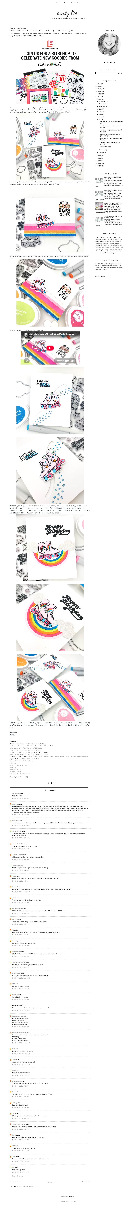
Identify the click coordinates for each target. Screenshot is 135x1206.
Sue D (14, 1135)
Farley (14, 876)
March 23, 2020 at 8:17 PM (20, 956)
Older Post (13, 1182)
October (102, 104)
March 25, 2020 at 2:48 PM (20, 1097)
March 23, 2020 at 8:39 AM (20, 838)
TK (13, 930)
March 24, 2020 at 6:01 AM (20, 999)
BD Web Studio (71, 1202)
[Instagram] (111, 62)
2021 (99, 96)
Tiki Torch (54, 757)
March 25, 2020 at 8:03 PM (20, 1129)
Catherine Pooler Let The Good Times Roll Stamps (29, 746)
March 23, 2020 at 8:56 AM (20, 849)
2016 (99, 163)
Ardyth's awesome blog (60, 112)
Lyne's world (16, 865)
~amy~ (14, 1070)
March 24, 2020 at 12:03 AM (21, 978)
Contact (74, 3)
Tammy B (15, 1092)
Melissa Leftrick (17, 844)
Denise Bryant (16, 973)
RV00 (23, 759)
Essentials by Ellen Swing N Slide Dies (26, 748)
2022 (99, 94)
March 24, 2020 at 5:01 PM (20, 1086)
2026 (99, 83)
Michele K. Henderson (19, 1032)
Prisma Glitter (16, 772)
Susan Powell (16, 951)
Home (58, 3)
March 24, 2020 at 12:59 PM (21, 1064)
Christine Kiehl (17, 831)
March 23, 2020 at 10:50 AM (21, 892)
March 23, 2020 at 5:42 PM (20, 913)
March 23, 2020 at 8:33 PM (20, 967)
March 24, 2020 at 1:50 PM (20, 1075)
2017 (99, 161)
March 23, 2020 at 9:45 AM (20, 870)
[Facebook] (104, 62)
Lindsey (14, 1103)
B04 (39, 759)
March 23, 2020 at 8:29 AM (20, 825)
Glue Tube (13, 767)
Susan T (14, 898)
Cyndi (14, 1059)
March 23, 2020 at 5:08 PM (20, 902)
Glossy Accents (16, 769)
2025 (99, 86)
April (100, 117)
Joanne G (15, 887)
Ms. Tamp (15, 941)
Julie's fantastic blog (43, 506)
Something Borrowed (80, 757)
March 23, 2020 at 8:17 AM (20, 814)
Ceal (13, 1049)
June (101, 112)
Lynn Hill (15, 804)
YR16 (33, 759)
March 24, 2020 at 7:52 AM (20, 1010)
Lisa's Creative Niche (18, 1124)
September (102, 106)
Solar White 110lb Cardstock (21, 761)
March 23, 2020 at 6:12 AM (20, 798)
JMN (13, 984)
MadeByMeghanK (17, 908)
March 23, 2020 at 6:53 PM (20, 935)
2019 (99, 155)
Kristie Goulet (16, 793)
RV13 (28, 759)
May (100, 114)
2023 (99, 91)
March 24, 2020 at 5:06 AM (20, 989)
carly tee (67, 13)
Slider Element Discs (18, 765)
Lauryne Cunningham (19, 962)
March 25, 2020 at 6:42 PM (20, 1118)
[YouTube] (114, 62)
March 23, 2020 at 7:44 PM (20, 946)
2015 (99, 166)
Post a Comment (17, 1176)
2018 (99, 158)
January (102, 152)
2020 (99, 99)
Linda (14, 1156)
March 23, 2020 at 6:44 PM (20, 924)
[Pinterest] (108, 62)
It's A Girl (33, 757)
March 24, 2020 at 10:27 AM (21, 1043)
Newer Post (86, 1182)
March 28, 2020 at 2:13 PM (20, 1161)
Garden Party (65, 757)
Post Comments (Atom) (26, 1186)
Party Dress (44, 757)
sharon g (15, 919)
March (101, 119)
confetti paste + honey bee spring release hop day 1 (113, 203)
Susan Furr (15, 820)
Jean (13, 1167)
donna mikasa (16, 1081)
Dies (53, 746)
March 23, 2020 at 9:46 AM (20, 881)
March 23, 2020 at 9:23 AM (20, 859)
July (100, 109)
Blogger (71, 1196)
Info (66, 3)
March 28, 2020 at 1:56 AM (20, 1151)
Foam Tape (13, 763)
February (102, 150)
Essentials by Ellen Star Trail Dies (24, 750)
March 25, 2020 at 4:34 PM (20, 1107)
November (102, 101)
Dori (13, 1113)
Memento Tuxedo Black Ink (20, 754)
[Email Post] (26, 777)
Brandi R (15, 995)
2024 (99, 89)
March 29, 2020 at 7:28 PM (20, 1172)
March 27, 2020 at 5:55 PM (20, 1140)
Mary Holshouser (17, 1016)
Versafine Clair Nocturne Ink (21, 752)
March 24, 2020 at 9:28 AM (20, 1026)
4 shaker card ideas (105, 146)
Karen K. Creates (17, 854)
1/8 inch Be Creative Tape (20, 774)
